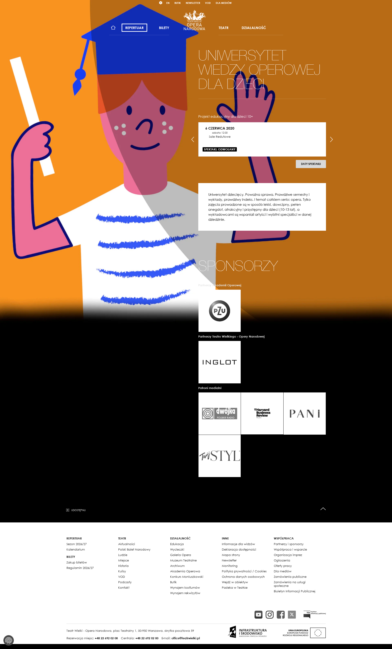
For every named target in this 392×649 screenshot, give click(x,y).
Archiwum (177, 566)
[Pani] (305, 413)
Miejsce (123, 560)
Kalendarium (75, 549)
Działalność (254, 27)
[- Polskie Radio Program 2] (219, 413)
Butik (177, 2)
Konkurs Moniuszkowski (186, 576)
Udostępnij (78, 510)
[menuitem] (113, 28)
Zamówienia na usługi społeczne (290, 584)
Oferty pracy (283, 566)
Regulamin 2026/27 (80, 568)
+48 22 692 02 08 (106, 638)
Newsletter (193, 2)
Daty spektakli (311, 164)
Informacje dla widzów (238, 544)
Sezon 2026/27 (76, 544)
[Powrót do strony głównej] (194, 20)
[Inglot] (219, 362)
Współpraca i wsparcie (290, 549)
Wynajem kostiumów (185, 587)
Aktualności (126, 544)
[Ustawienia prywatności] (8, 640)
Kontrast (161, 3)
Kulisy (122, 571)
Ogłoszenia (282, 560)
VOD (208, 2)
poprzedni (193, 139)
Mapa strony (231, 555)
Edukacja (177, 544)
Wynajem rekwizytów (185, 593)
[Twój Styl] (219, 456)
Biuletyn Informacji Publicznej (294, 591)
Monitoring (230, 566)
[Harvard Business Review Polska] (262, 413)
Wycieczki (177, 549)
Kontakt (123, 587)
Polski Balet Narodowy (134, 549)
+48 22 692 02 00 (146, 638)
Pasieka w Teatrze (234, 587)
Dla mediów (224, 2)
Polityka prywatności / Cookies (244, 571)
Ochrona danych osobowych (243, 576)
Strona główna (113, 28)
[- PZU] (219, 311)
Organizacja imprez (288, 555)
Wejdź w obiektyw (235, 582)
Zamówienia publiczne (290, 576)
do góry (323, 509)
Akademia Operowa (185, 571)
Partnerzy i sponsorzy (289, 544)
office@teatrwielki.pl (186, 638)
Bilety (164, 27)
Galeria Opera (180, 555)
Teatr (223, 27)
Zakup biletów (76, 562)
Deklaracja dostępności (239, 549)
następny (331, 139)
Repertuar (134, 27)
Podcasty (125, 582)
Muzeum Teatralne (183, 560)
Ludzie (122, 555)
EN (167, 2)
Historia (123, 566)
